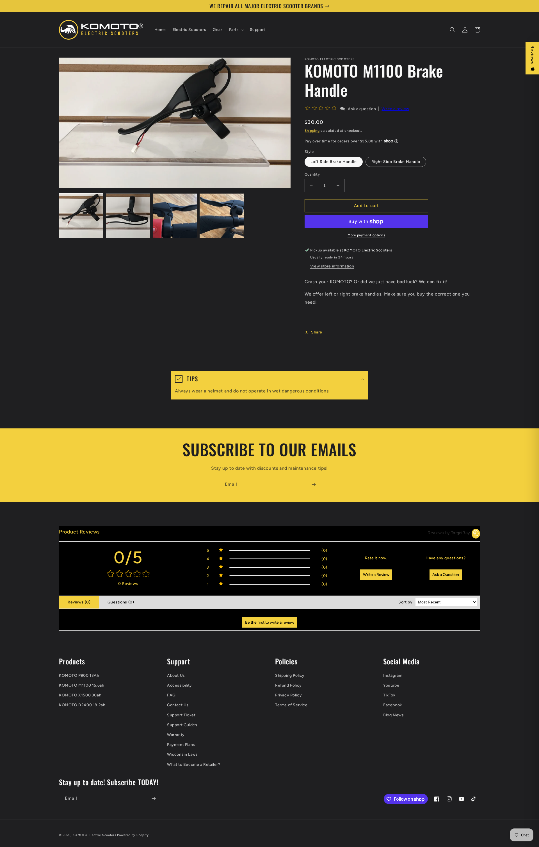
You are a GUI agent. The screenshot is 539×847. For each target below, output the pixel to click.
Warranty (176, 734)
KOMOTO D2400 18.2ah (82, 705)
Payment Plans (181, 744)
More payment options (366, 235)
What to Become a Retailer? (193, 764)
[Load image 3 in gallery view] (175, 216)
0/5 (128, 557)
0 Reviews (128, 583)
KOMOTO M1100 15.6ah (81, 685)
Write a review (395, 108)
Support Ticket (181, 715)
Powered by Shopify (133, 835)
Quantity (312, 174)
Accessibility (179, 685)
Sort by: (406, 602)
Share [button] (316, 332)
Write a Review (376, 574)
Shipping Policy (290, 675)
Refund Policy (288, 685)
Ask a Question (445, 574)
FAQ (171, 695)
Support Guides (182, 725)
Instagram (392, 675)
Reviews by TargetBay (449, 532)
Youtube (391, 685)
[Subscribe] (313, 484)
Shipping (312, 131)
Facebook (392, 705)
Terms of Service (291, 705)
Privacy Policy (288, 695)
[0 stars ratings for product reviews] (128, 574)
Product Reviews (79, 532)
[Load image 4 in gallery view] (222, 216)
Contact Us (178, 705)
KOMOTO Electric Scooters (94, 835)
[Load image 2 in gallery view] (128, 216)
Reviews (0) (79, 602)
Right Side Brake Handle (395, 161)
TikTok (389, 695)
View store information (332, 266)
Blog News (393, 715)
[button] (236, 30)
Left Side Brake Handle (333, 161)
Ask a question (362, 108)
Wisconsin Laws (182, 754)
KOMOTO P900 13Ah (79, 675)
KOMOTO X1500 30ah (80, 695)
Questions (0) (121, 602)
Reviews (532, 55)
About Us (176, 675)
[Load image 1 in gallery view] (81, 216)
